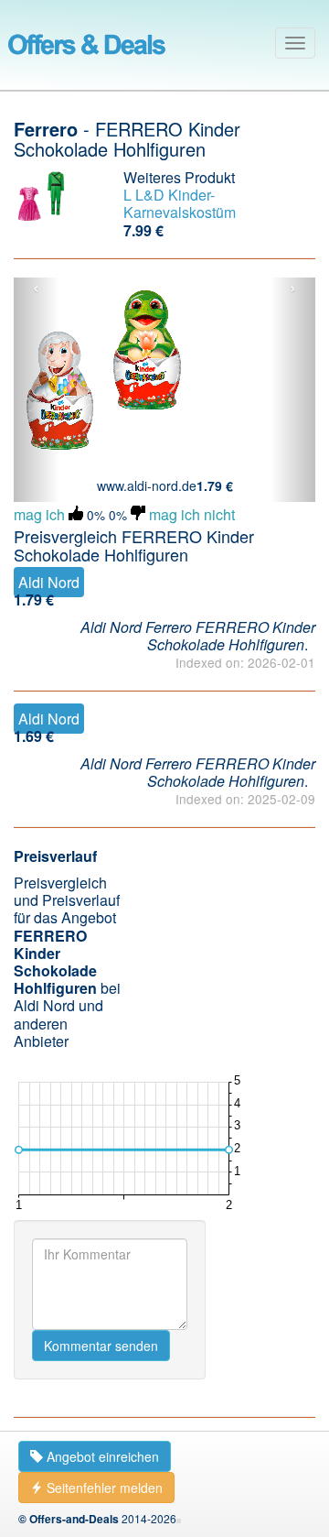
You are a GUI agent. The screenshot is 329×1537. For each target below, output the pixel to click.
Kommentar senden (101, 1345)
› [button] (293, 289)
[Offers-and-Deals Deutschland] (86, 41)
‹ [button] (36, 289)
